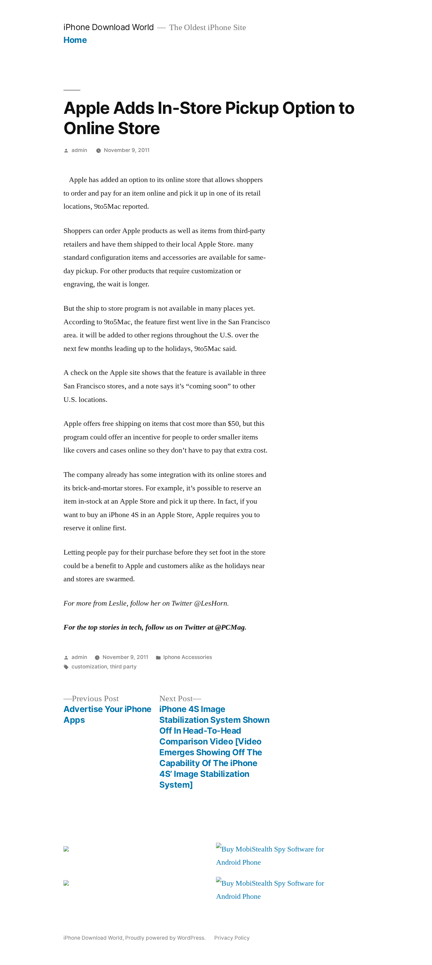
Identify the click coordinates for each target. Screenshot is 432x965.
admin (79, 150)
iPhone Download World (108, 27)
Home (75, 40)
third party (123, 666)
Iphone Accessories (187, 657)
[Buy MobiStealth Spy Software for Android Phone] (281, 862)
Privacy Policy (232, 938)
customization (89, 666)
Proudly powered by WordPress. (166, 938)
